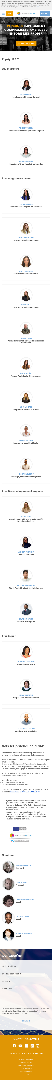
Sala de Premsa (26, 1072)
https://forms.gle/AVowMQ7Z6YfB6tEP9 (25, 792)
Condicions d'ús (26, 1063)
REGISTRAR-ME (26, 43)
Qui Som (26, 1075)
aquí (37, 7)
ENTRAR (45, 13)
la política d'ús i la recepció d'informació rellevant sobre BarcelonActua (24, 1012)
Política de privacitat (26, 1066)
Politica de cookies (26, 1059)
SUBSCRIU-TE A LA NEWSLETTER (26, 1053)
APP (9, 13)
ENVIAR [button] (26, 1021)
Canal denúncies (26, 1069)
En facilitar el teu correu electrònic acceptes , (25, 1011)
